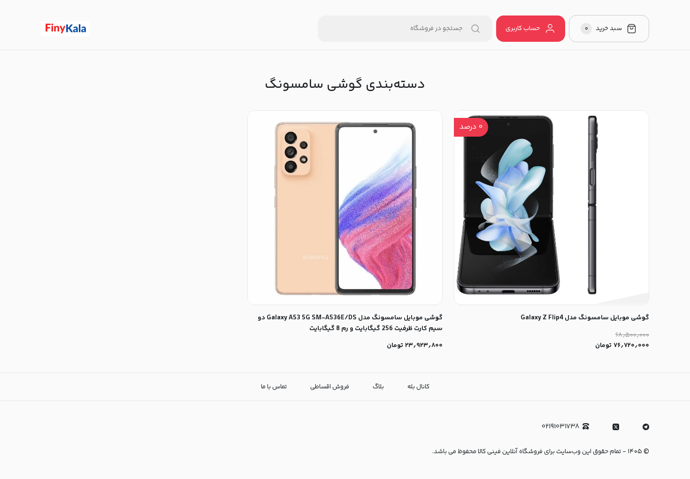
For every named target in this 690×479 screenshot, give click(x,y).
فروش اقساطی (329, 387)
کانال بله (418, 387)
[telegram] (646, 427)
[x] (616, 427)
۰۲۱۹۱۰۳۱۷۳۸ (560, 426)
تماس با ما (274, 387)
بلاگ (378, 387)
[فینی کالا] (65, 28)
